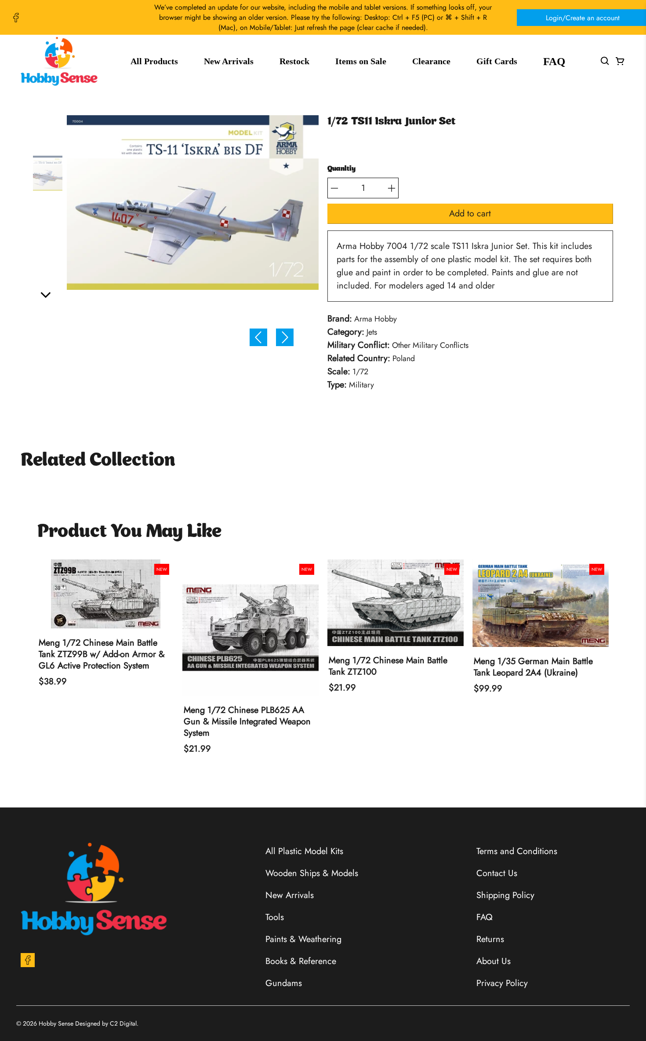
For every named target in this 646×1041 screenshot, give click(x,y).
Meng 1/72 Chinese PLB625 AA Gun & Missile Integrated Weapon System (247, 722)
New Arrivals (229, 61)
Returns (490, 939)
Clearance (431, 61)
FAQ (554, 61)
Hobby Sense (56, 1023)
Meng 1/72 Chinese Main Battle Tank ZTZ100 (388, 666)
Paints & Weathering (303, 939)
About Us (493, 961)
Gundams (283, 983)
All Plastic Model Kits (304, 851)
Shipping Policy (505, 895)
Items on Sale (360, 61)
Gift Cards (496, 61)
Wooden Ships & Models (311, 873)
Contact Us (496, 873)
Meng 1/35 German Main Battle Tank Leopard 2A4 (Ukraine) (533, 667)
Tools (274, 917)
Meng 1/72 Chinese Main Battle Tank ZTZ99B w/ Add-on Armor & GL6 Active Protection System (102, 654)
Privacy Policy (502, 983)
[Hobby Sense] (59, 61)
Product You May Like (129, 532)
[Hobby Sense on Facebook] (16, 18)
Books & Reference (300, 961)
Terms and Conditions (516, 851)
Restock (294, 61)
